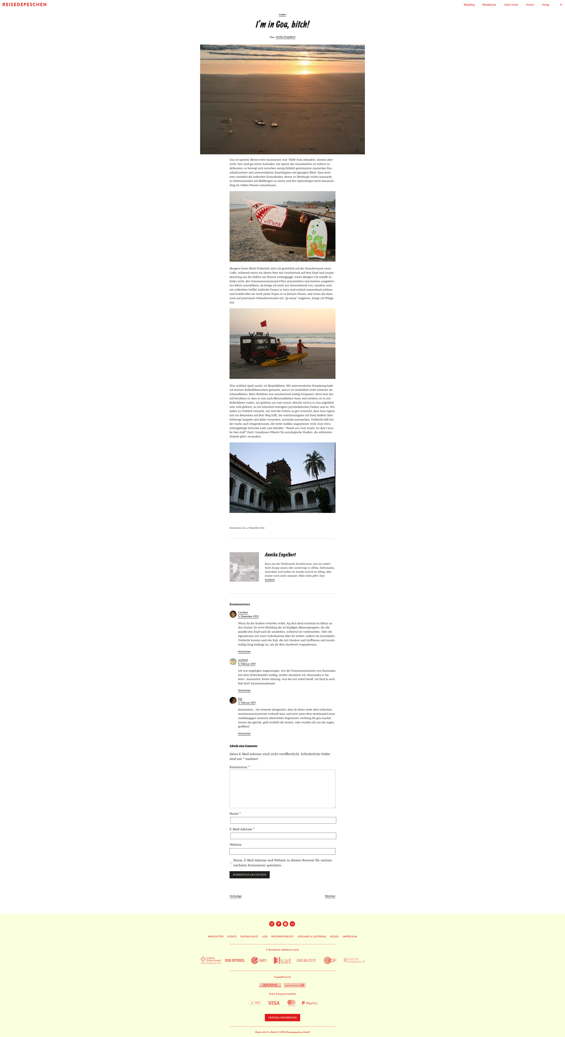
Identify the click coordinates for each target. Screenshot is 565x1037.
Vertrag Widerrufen (282, 1017)
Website (235, 844)
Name (235, 813)
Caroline (243, 612)
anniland (270, 579)
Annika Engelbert (285, 37)
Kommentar (240, 767)
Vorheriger (236, 896)
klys (240, 699)
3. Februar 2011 (247, 702)
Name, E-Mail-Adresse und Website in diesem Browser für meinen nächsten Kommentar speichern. (282, 863)
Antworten (244, 651)
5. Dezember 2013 (248, 616)
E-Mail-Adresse (242, 829)
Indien (282, 14)
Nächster (330, 896)
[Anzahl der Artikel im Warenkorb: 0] (560, 4)
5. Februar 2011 (247, 664)
